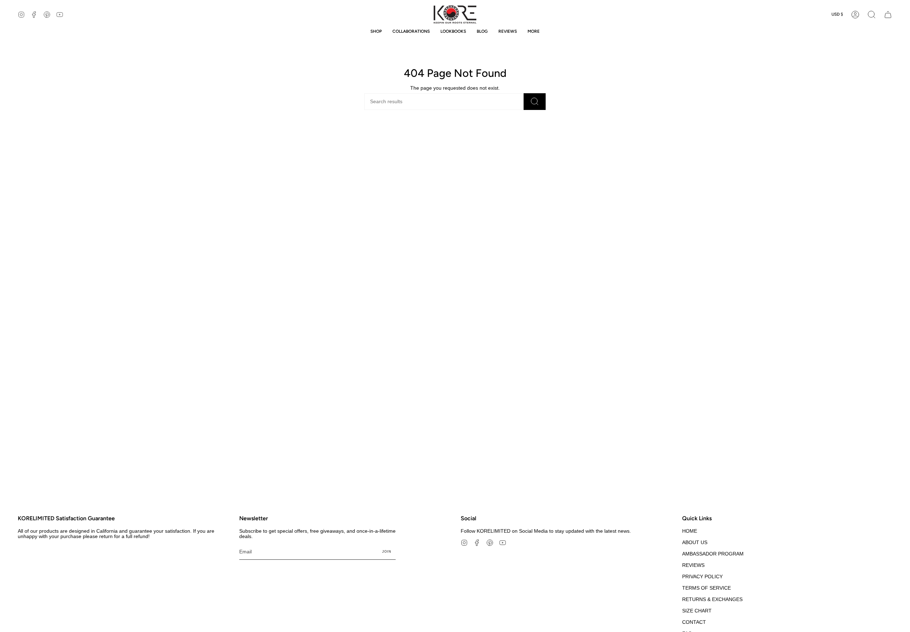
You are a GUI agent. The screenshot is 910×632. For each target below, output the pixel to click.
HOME (689, 531)
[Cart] (888, 14)
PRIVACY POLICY (702, 576)
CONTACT (694, 622)
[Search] (535, 101)
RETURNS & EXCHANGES (712, 599)
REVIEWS (693, 565)
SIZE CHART (697, 610)
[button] (871, 14)
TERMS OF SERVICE (706, 588)
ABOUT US (694, 542)
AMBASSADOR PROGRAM (713, 554)
